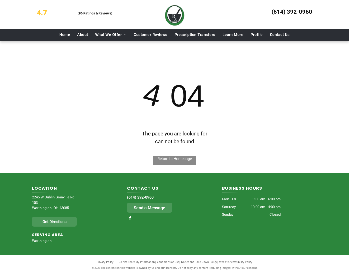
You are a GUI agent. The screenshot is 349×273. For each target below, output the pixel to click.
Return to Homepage (174, 159)
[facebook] (130, 218)
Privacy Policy (105, 262)
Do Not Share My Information (136, 262)
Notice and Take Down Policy (199, 262)
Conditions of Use (168, 262)
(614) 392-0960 (292, 12)
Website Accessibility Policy (235, 262)
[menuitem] (65, 35)
